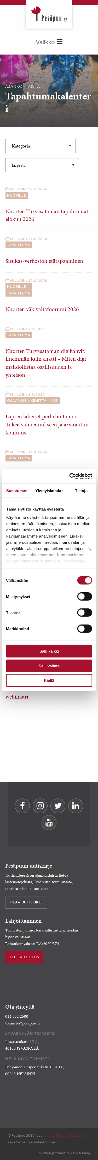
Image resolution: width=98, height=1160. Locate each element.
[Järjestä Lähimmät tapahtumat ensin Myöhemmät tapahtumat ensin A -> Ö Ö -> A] (42, 165)
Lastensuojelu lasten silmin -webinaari (38, 693)
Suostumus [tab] (16, 490)
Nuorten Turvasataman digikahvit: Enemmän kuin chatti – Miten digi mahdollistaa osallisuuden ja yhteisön (45, 363)
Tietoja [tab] (81, 490)
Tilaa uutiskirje (26, 902)
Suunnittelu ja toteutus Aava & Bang (61, 1153)
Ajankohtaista (22, 86)
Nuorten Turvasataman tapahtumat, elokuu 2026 (47, 215)
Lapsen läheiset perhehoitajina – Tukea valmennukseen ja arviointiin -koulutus (48, 424)
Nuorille (16, 195)
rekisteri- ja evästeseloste (64, 1135)
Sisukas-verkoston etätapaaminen (44, 261)
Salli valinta (49, 665)
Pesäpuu (49, 14)
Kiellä (49, 680)
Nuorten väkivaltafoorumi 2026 (42, 309)
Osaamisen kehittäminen (33, 400)
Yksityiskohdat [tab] (48, 490)
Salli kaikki (49, 651)
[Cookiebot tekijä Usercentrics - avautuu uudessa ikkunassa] (70, 476)
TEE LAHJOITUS (24, 957)
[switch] (84, 596)
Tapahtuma (18, 245)
